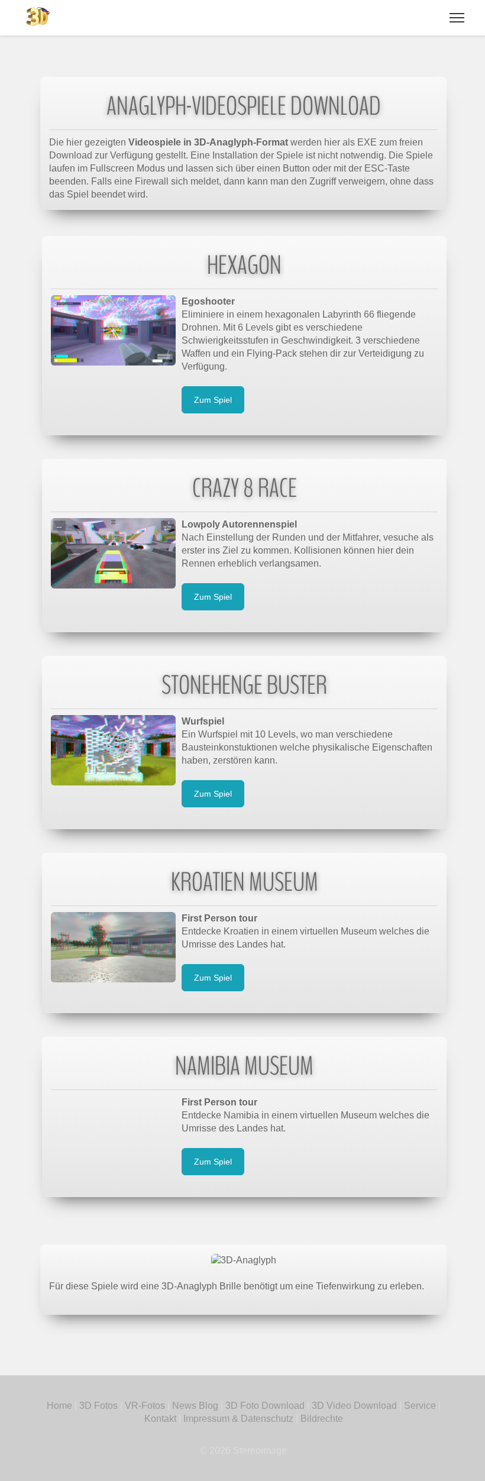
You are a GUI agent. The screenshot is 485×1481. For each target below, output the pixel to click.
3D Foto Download (265, 1406)
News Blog (195, 1406)
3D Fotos (98, 1406)
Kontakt (160, 1419)
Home (59, 1406)
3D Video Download (354, 1406)
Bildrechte (321, 1419)
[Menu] (457, 17)
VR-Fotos (143, 1406)
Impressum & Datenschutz (238, 1419)
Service (420, 1406)
